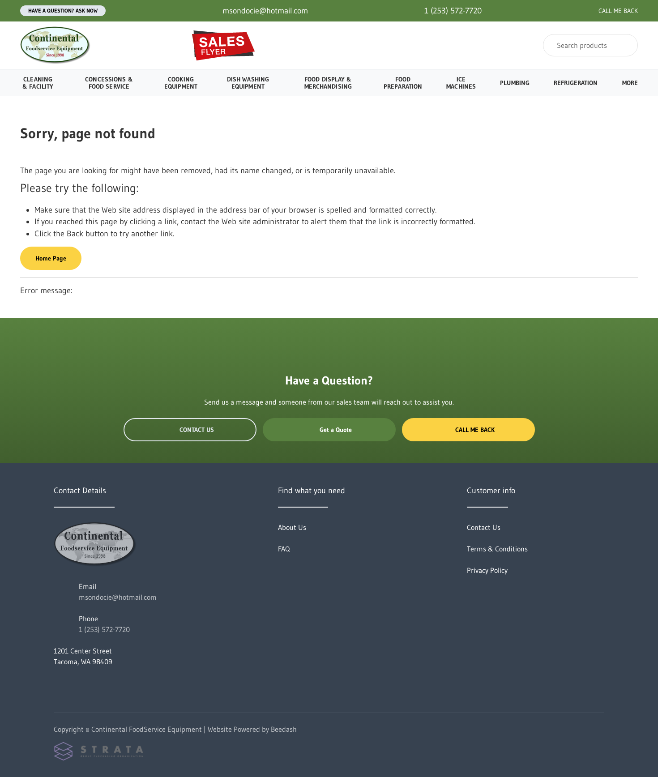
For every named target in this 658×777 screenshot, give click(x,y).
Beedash (284, 729)
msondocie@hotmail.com (118, 597)
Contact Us (196, 430)
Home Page (50, 258)
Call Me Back (475, 430)
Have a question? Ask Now (63, 10)
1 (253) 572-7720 (104, 629)
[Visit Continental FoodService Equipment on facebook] (58, 683)
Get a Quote (336, 430)
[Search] (625, 45)
